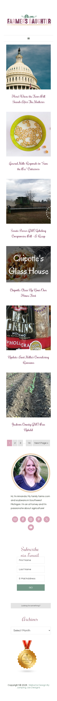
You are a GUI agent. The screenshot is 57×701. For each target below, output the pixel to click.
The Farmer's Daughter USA (29, 20)
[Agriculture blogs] (27, 672)
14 (29, 443)
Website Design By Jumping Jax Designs (33, 686)
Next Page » (41, 443)
